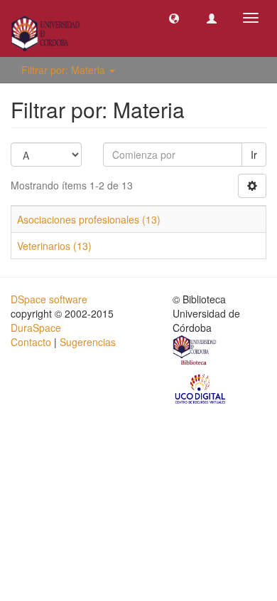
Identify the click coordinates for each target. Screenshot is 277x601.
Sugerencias (88, 342)
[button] (174, 18)
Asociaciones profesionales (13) (89, 219)
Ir (254, 154)
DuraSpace (36, 327)
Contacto (31, 342)
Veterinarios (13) (54, 246)
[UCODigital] (201, 388)
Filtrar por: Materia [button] (64, 70)
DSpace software (49, 299)
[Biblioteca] (195, 352)
